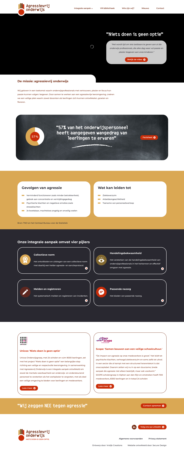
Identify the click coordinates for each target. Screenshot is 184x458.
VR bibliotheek (107, 8)
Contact (160, 8)
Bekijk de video (134, 59)
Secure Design (160, 445)
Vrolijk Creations (114, 445)
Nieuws (145, 8)
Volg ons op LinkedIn (150, 427)
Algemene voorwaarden (131, 438)
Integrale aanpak (82, 8)
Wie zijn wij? (128, 8)
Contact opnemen (152, 405)
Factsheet (147, 137)
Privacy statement (158, 438)
